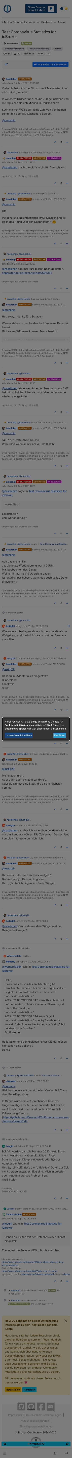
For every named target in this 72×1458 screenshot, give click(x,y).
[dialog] (36, 729)
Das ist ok (59, 735)
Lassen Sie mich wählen (19, 735)
